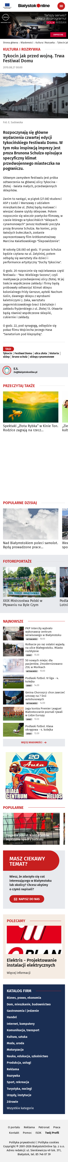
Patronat (44, 1127)
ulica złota (41, 353)
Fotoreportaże (17, 561)
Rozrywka (13, 1075)
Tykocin (7, 353)
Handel (12, 1017)
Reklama (13, 1069)
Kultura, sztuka (17, 1037)
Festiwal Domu (23, 353)
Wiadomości (27, 42)
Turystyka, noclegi (19, 1088)
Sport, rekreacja (18, 1082)
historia (54, 353)
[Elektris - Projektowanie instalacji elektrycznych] (34, 940)
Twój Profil (52, 1132)
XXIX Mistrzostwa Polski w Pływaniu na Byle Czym (22, 603)
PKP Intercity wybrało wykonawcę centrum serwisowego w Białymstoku (43, 632)
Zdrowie (12, 1101)
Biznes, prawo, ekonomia (24, 998)
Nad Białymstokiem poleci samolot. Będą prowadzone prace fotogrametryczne (30, 545)
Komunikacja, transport (23, 1030)
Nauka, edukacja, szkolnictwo (27, 1056)
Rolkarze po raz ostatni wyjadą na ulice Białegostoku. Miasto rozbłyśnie (44, 648)
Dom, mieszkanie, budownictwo (29, 1004)
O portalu (14, 1127)
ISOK (38, 1132)
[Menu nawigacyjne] (61, 6)
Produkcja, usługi (19, 1062)
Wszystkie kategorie (20, 1108)
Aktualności (31, 639)
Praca (56, 1127)
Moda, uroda (15, 1043)
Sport (29, 655)
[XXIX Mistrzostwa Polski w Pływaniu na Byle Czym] (29, 582)
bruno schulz (19, 357)
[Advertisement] (34, 466)
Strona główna (10, 42)
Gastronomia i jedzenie (23, 1011)
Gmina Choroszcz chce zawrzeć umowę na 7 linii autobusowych (45, 696)
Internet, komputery (21, 1024)
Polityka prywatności (22, 1142)
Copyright (9, 1146)
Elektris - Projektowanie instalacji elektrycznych (32, 963)
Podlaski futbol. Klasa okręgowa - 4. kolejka (39, 728)
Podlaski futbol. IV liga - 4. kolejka (42, 679)
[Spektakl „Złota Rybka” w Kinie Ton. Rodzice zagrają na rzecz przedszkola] (30, 407)
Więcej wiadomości (31, 742)
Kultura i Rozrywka (45, 42)
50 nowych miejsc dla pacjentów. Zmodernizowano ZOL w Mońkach (44, 664)
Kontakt (14, 1132)
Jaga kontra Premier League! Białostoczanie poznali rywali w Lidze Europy (44, 712)
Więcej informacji (19, 973)
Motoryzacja (15, 1049)
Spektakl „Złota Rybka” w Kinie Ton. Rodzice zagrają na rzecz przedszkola (30, 428)
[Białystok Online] (34, 6)
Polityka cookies (48, 1142)
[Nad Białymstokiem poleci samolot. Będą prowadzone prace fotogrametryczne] (30, 524)
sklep (6, 357)
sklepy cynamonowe (42, 357)
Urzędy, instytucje (19, 1095)
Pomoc (27, 1132)
